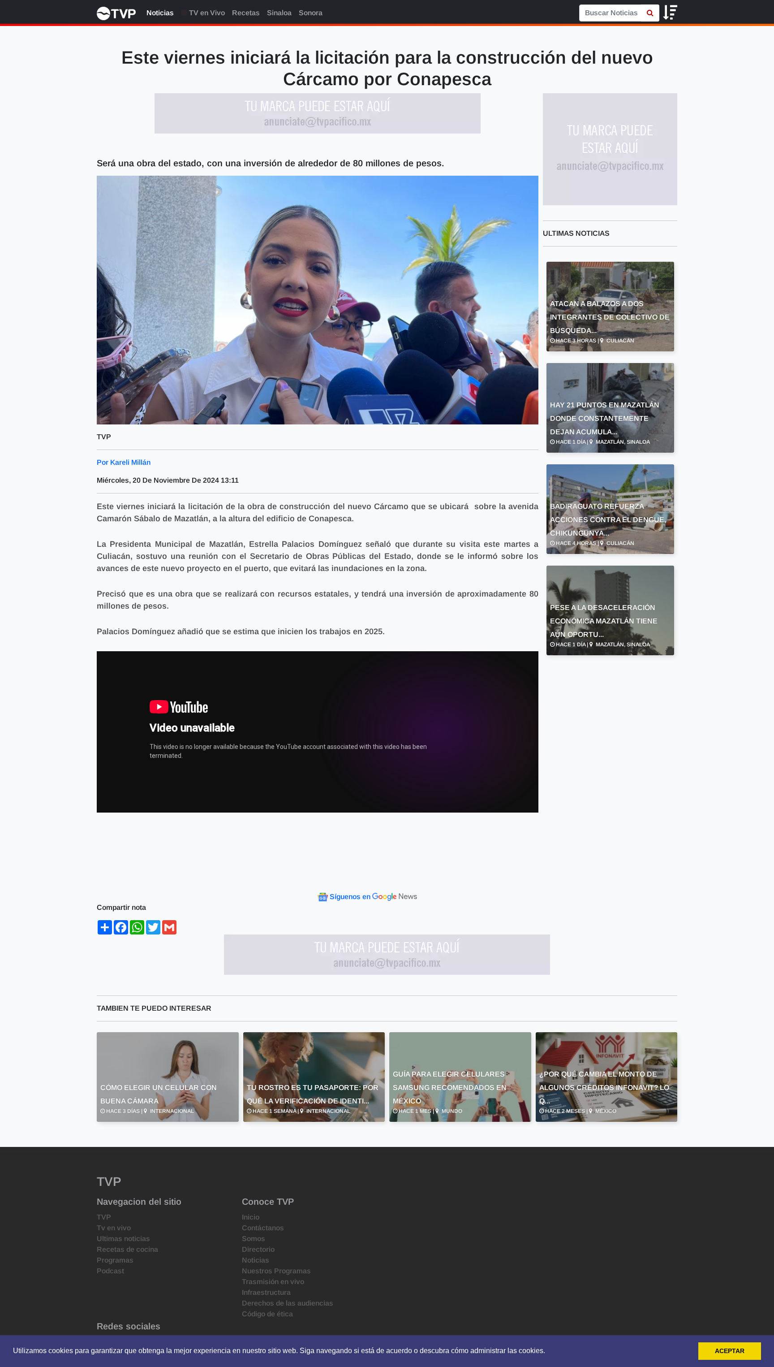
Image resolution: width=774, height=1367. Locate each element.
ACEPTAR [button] (729, 1350)
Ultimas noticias (123, 1238)
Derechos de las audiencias (287, 1303)
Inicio (250, 1217)
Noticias (160, 13)
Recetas (246, 13)
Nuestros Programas (276, 1271)
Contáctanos (263, 1228)
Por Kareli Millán (123, 462)
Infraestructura (266, 1292)
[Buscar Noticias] (650, 13)
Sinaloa (279, 13)
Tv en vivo (114, 1228)
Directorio (258, 1249)
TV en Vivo (206, 13)
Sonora (310, 13)
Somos (253, 1238)
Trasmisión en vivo (273, 1281)
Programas (115, 1260)
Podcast (110, 1271)
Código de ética (267, 1314)
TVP (104, 1217)
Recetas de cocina (127, 1249)
